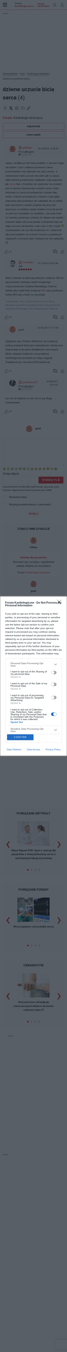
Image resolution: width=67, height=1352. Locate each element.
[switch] (54, 672)
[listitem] (33, 664)
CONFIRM (20, 737)
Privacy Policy (53, 749)
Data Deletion (14, 749)
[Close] (60, 603)
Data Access (33, 749)
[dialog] (33, 676)
